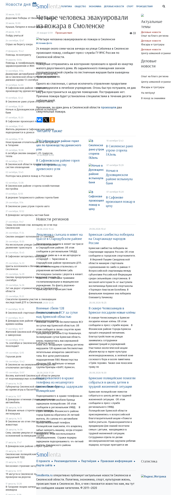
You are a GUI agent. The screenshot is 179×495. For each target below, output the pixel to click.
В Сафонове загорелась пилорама (26, 256)
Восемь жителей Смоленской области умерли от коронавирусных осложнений (33, 377)
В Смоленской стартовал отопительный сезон (33, 312)
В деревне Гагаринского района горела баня (32, 197)
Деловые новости (114, 6)
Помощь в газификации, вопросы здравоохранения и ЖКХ (26, 64)
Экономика (95, 6)
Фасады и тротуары (152, 44)
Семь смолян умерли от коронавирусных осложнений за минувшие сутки (30, 434)
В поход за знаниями (153, 98)
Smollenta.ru (44, 475)
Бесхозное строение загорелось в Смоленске (32, 466)
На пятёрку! (148, 92)
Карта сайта (44, 465)
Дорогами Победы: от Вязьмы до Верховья (31, 18)
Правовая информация (116, 461)
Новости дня (18, 4)
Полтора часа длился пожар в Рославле (29, 176)
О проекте (43, 461)
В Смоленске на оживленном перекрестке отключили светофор (31, 366)
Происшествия (144, 6)
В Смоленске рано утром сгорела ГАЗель (29, 101)
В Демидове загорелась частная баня (27, 215)
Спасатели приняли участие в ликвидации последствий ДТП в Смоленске (31, 301)
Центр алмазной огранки (156, 53)
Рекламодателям (65, 461)
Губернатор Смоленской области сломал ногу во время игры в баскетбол (32, 388)
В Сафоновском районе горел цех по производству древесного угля (27, 89)
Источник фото (44, 43)
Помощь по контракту (18, 54)
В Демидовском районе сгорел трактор (29, 446)
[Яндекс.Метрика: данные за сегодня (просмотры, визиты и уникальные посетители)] (153, 477)
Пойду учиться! (14, 35)
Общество (80, 6)
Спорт (130, 6)
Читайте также (49, 130)
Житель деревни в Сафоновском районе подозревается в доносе (30, 131)
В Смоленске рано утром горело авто (28, 206)
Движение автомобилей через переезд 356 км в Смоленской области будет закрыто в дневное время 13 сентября (32, 77)
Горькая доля (13, 356)
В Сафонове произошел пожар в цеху (28, 121)
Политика (66, 6)
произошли (108, 107)
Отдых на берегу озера (19, 44)
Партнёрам (88, 461)
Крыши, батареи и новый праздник (26, 26)
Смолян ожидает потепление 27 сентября (30, 236)
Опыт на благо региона (154, 35)
